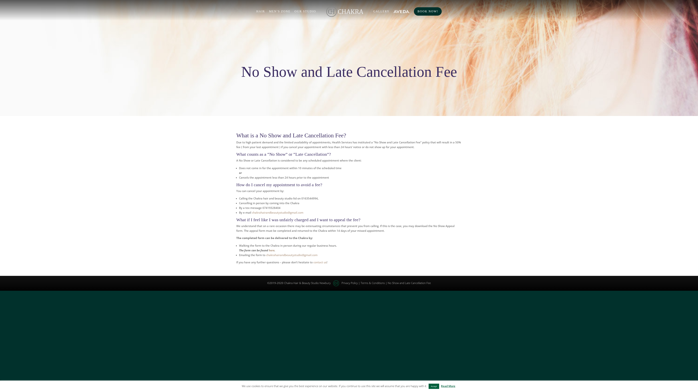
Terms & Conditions (373, 283)
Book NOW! (428, 11)
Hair (260, 11)
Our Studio (305, 11)
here (271, 250)
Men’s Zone (279, 11)
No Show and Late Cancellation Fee (409, 283)
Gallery (381, 11)
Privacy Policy (350, 283)
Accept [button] (434, 386)
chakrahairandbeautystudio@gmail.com (277, 212)
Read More (448, 386)
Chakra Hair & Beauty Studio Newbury (307, 283)
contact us (320, 262)
